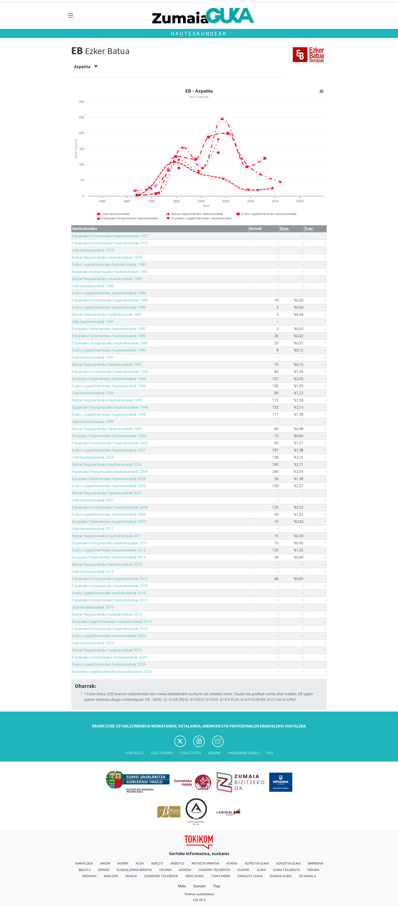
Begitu (85, 870)
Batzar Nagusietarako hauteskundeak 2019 (107, 614)
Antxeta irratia (205, 863)
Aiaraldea (84, 863)
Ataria (231, 863)
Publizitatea (190, 753)
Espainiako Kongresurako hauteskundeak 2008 (110, 507)
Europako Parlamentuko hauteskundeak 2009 (109, 521)
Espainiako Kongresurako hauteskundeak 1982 (110, 272)
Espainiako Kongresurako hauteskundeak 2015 (110, 579)
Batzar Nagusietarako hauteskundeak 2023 (107, 650)
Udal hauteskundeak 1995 (93, 393)
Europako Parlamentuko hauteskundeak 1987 (109, 329)
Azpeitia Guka (257, 863)
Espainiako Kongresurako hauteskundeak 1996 (110, 407)
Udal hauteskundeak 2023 (93, 643)
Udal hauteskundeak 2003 (93, 457)
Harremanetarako (244, 753)
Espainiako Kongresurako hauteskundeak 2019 (110, 600)
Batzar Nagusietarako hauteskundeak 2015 (107, 564)
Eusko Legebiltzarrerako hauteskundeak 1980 (109, 264)
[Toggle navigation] (71, 16)
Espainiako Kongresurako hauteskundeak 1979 (110, 243)
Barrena (315, 863)
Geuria (165, 870)
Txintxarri (220, 876)
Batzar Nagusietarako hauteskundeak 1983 (107, 279)
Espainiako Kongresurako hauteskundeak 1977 (110, 236)
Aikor (105, 863)
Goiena (185, 870)
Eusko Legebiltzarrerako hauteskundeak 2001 (109, 450)
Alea (140, 863)
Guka (261, 870)
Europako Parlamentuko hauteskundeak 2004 (109, 479)
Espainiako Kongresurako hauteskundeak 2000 (110, 443)
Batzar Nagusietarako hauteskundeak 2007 (107, 493)
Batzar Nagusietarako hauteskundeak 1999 (107, 429)
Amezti (157, 863)
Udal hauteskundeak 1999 (93, 421)
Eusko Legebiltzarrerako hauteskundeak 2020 (109, 636)
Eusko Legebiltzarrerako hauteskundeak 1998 (109, 414)
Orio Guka (194, 876)
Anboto (177, 863)
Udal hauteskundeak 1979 (93, 250)
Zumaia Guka (281, 876)
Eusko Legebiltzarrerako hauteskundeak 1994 (109, 386)
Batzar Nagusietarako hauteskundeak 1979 (107, 257)
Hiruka (313, 870)
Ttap (216, 886)
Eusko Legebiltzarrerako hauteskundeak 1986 (109, 307)
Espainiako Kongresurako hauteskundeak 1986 (110, 300)
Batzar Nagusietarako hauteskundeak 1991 (107, 364)
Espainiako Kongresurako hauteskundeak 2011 (110, 543)
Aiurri (122, 863)
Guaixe (243, 870)
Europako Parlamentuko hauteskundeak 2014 (109, 557)
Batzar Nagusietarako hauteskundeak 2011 (107, 536)
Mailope (111, 876)
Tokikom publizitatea (199, 894)
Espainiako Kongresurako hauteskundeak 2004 (110, 471)
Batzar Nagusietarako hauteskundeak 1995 (107, 400)
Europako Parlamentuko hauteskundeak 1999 (109, 436)
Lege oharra (162, 753)
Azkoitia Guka (288, 863)
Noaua (131, 876)
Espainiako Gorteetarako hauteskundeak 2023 (109, 657)
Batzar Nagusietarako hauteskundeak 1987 (107, 314)
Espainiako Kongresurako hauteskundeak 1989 (110, 343)
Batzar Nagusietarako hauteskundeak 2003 (107, 464)
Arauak (214, 753)
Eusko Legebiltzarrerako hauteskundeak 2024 (109, 664)
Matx (182, 886)
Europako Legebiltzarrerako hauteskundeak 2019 (112, 621)
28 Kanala (307, 876)
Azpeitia (84, 66)
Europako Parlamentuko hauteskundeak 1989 (109, 336)
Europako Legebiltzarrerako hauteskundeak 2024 (112, 671)
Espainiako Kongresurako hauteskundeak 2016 (110, 586)
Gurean (199, 886)
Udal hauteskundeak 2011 (93, 529)
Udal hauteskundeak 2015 (93, 571)
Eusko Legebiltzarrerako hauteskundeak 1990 (109, 350)
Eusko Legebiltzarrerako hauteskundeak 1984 (109, 293)
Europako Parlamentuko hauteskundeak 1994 (109, 379)
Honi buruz (134, 753)
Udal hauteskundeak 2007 (93, 500)
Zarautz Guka (249, 876)
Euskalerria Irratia (134, 870)
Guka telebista (286, 870)
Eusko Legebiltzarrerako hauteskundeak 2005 (109, 486)
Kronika (89, 876)
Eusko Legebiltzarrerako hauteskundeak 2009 (109, 514)
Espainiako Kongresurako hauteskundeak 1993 (110, 371)
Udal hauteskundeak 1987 (93, 322)
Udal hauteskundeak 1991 (93, 357)
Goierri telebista (214, 870)
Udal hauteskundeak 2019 (93, 607)
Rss (270, 753)
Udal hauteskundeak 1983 (93, 286)
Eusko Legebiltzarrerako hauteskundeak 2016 (109, 593)
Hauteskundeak (199, 33)
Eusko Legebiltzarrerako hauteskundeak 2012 (109, 550)
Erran (103, 870)
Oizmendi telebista (161, 876)
